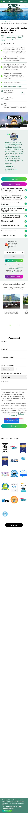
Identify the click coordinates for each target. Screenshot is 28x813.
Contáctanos (23, 1)
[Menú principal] (2, 5)
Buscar (25, 5)
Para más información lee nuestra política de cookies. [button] (12, 807)
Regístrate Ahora (14, 184)
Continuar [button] (7, 810)
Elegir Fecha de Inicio (10, 252)
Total (13, 256)
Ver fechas (23, 93)
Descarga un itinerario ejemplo (12, 86)
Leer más (14, 525)
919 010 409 (14, 271)
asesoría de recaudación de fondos (16, 267)
